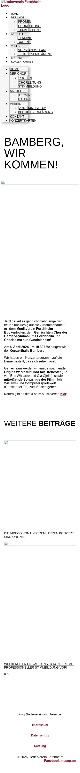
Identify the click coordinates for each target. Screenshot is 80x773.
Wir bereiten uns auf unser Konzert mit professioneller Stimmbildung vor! (39, 665)
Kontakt (16, 58)
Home (14, 13)
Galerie (24, 42)
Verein (15, 46)
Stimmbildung (29, 30)
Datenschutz (40, 735)
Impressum (40, 725)
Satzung (40, 746)
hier (63, 394)
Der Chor (17, 17)
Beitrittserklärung (34, 54)
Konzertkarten (22, 61)
